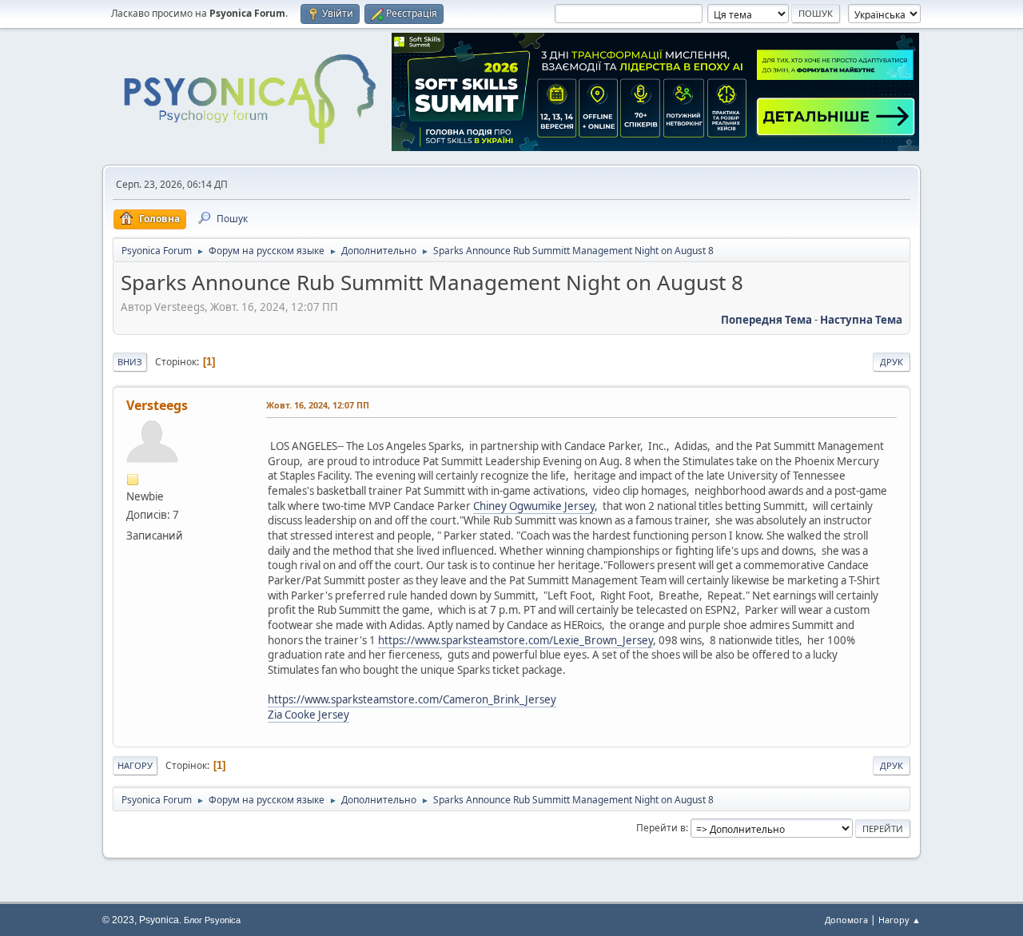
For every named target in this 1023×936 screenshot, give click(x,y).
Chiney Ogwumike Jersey (534, 506)
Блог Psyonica (212, 920)
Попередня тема (766, 320)
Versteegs (157, 405)
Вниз (129, 362)
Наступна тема (861, 320)
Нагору (135, 765)
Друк (891, 362)
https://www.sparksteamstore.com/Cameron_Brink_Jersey (412, 699)
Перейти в (661, 827)
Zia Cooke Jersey (308, 714)
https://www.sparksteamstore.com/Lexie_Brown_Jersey (515, 640)
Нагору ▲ (899, 920)
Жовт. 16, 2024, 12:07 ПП (317, 405)
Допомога (846, 920)
